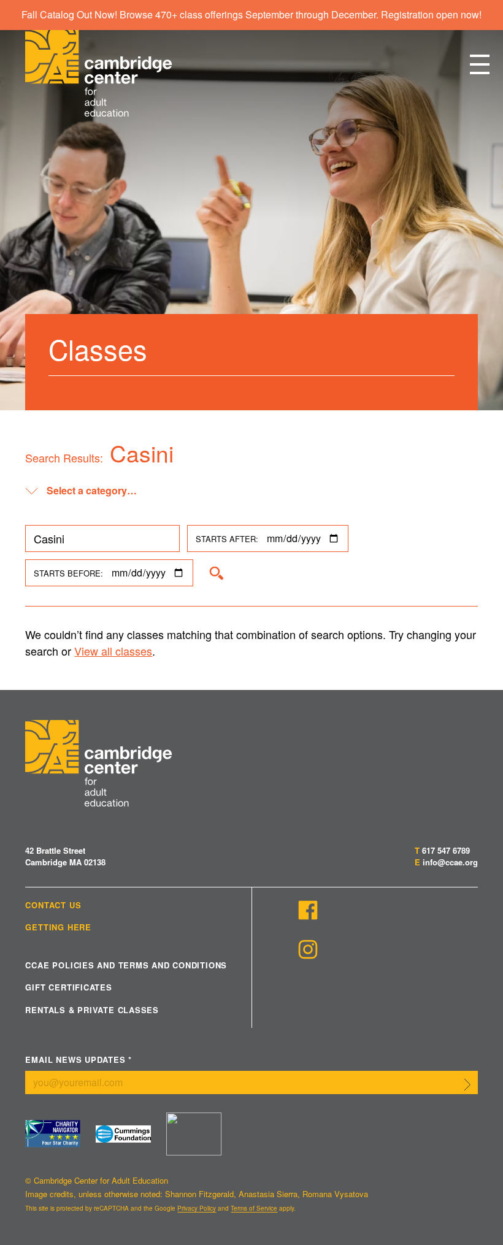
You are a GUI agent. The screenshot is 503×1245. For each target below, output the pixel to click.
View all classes (113, 651)
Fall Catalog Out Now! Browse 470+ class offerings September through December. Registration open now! (251, 14)
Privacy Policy (196, 1208)
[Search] (216, 572)
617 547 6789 (446, 850)
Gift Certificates (68, 987)
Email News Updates (78, 1060)
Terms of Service (254, 1208)
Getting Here (58, 927)
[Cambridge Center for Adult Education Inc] (193, 1134)
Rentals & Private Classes (92, 1010)
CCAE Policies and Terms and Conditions (126, 965)
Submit (467, 1085)
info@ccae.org (450, 862)
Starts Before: (68, 573)
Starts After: (227, 539)
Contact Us (53, 905)
